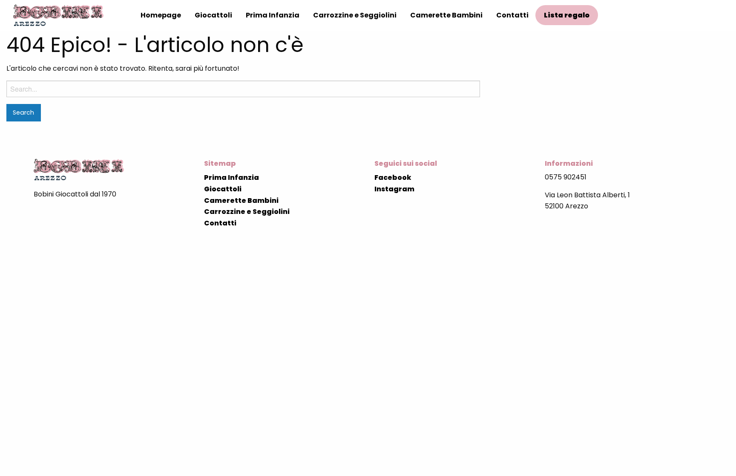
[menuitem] (161, 15)
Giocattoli (213, 15)
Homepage (161, 15)
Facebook (392, 177)
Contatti (512, 15)
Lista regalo (566, 15)
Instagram (394, 189)
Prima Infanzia (272, 15)
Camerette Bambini (446, 15)
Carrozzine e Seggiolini (355, 15)
